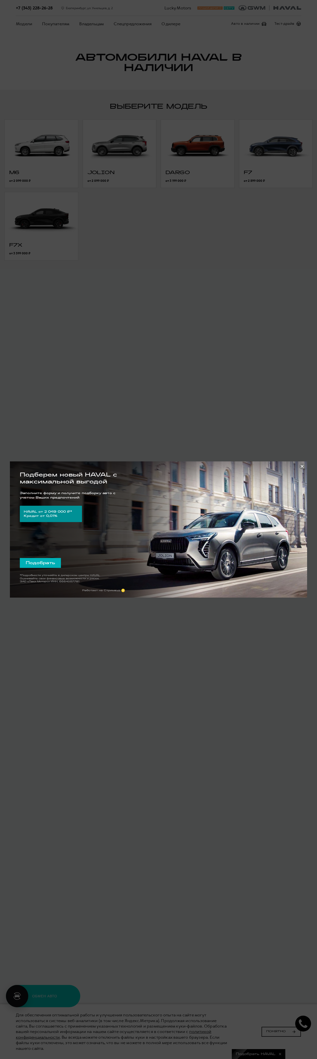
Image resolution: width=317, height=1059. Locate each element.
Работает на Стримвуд (101, 590)
